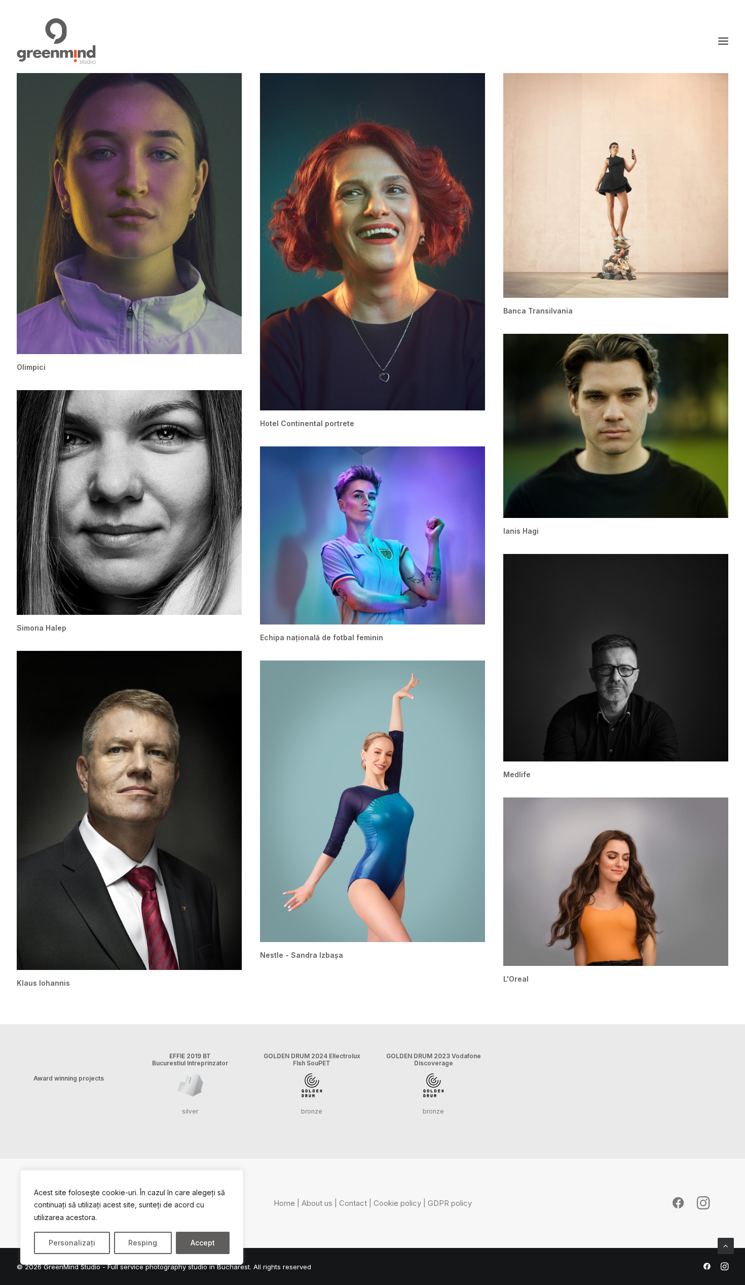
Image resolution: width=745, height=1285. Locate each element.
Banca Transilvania (538, 310)
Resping (142, 1242)
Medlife (517, 774)
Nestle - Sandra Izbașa (301, 955)
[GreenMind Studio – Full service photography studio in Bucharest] (56, 41)
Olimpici (31, 367)
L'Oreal (516, 979)
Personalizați (72, 1242)
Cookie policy (397, 1203)
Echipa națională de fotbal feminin (321, 637)
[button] (129, 213)
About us (317, 1203)
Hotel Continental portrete (307, 423)
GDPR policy (450, 1203)
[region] (131, 1217)
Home (284, 1203)
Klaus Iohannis (43, 983)
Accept (203, 1242)
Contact (353, 1203)
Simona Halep (41, 627)
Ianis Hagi (521, 531)
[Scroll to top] (726, 1245)
